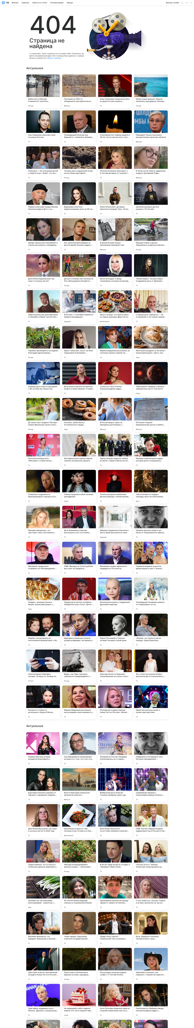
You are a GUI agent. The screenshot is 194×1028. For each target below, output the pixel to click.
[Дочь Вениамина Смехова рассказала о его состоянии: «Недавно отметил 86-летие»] (79, 522)
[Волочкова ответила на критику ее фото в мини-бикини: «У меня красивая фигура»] (79, 379)
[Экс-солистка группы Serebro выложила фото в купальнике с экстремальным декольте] (151, 666)
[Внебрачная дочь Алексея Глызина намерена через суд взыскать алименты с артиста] (115, 929)
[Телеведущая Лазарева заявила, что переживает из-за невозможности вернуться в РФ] (151, 594)
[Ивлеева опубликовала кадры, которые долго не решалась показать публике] (151, 451)
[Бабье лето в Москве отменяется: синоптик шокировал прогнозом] (43, 91)
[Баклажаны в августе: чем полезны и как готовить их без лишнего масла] (79, 965)
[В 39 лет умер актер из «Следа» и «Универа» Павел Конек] (115, 1001)
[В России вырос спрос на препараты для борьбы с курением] (115, 415)
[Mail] (3, 2)
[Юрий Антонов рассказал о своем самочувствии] (151, 702)
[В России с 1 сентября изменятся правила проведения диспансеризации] (79, 307)
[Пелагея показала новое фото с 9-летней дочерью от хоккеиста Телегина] (115, 163)
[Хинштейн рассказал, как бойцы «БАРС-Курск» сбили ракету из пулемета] (43, 846)
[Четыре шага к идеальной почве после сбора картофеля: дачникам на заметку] (79, 163)
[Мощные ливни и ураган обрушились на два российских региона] (151, 235)
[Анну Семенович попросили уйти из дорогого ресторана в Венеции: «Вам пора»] (115, 91)
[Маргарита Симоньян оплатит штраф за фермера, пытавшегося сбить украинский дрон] (79, 630)
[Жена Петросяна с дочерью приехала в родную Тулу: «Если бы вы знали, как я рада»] (115, 199)
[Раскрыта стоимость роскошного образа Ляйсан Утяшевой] (43, 702)
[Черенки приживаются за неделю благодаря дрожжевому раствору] (43, 343)
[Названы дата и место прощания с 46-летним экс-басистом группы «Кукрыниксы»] (43, 379)
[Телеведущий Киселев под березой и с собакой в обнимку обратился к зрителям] (79, 127)
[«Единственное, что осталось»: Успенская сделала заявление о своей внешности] (43, 1001)
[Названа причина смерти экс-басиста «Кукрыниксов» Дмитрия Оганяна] (151, 522)
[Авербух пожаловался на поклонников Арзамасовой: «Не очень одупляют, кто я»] (43, 630)
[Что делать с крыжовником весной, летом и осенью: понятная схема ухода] (151, 738)
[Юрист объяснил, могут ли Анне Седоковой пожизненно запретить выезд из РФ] (79, 343)
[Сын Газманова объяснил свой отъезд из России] (43, 127)
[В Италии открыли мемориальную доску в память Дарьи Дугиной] (151, 415)
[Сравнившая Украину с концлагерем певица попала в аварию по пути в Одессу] (151, 929)
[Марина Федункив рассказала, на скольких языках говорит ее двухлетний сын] (115, 343)
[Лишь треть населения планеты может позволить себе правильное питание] (115, 846)
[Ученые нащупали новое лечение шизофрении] (79, 487)
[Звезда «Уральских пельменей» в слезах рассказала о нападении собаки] (43, 235)
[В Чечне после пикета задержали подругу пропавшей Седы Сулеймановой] (151, 163)
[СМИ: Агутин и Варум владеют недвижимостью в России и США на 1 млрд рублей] (151, 965)
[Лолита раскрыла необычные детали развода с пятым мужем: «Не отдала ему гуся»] (115, 487)
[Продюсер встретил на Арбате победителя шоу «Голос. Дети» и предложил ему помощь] (79, 594)
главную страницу (53, 58)
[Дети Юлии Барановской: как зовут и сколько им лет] (43, 271)
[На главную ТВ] (7, 2)
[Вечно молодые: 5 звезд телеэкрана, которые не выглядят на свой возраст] (115, 271)
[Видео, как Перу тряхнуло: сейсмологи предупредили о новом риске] (79, 666)
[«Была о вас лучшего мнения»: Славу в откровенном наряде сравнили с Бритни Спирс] (43, 810)
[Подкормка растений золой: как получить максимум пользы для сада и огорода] (151, 846)
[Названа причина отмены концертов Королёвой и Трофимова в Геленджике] (43, 893)
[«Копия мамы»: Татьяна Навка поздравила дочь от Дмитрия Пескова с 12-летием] (151, 271)
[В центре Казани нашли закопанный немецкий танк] (115, 235)
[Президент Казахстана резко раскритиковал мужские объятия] (151, 127)
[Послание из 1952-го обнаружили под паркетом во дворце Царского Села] (79, 91)
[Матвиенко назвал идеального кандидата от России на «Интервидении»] (115, 558)
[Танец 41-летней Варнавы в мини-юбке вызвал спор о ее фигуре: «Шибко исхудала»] (43, 738)
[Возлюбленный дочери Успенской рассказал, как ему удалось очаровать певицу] (115, 774)
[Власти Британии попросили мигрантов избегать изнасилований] (79, 929)
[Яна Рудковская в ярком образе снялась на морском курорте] (79, 451)
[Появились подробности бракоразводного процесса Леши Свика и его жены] (43, 487)
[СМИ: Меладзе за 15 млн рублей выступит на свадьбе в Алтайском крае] (79, 558)
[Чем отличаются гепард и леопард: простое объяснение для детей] (151, 487)
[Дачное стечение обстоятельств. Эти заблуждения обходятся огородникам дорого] (79, 271)
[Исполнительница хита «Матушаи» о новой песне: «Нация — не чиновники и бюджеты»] (43, 451)
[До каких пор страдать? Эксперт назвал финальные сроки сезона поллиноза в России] (43, 415)
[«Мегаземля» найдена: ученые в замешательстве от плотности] (151, 379)
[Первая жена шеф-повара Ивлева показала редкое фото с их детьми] (43, 199)
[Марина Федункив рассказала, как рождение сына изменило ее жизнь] (79, 702)
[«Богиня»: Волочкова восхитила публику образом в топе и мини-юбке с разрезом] (115, 738)
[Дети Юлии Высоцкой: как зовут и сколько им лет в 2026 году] (43, 965)
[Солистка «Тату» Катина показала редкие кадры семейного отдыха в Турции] (115, 379)
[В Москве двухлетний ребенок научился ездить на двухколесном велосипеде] (115, 810)
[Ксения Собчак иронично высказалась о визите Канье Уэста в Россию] (79, 846)
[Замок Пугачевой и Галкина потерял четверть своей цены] (115, 630)
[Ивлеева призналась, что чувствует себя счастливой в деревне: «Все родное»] (43, 522)
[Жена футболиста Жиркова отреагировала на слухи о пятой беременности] (115, 666)
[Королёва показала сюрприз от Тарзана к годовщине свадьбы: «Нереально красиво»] (43, 929)
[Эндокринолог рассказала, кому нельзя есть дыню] (79, 738)
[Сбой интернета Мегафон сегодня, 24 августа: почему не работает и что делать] (43, 666)
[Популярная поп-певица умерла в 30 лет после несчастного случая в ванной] (115, 127)
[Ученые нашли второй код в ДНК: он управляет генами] (79, 774)
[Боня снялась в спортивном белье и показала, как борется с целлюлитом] (151, 810)
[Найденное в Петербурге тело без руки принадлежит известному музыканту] (151, 893)
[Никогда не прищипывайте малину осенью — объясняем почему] (79, 1001)
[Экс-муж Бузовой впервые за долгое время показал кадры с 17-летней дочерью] (79, 235)
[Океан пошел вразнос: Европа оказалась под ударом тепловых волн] (151, 91)
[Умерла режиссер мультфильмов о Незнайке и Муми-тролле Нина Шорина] (43, 307)
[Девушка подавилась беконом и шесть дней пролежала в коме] (115, 522)
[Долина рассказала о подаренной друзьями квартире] (115, 594)
